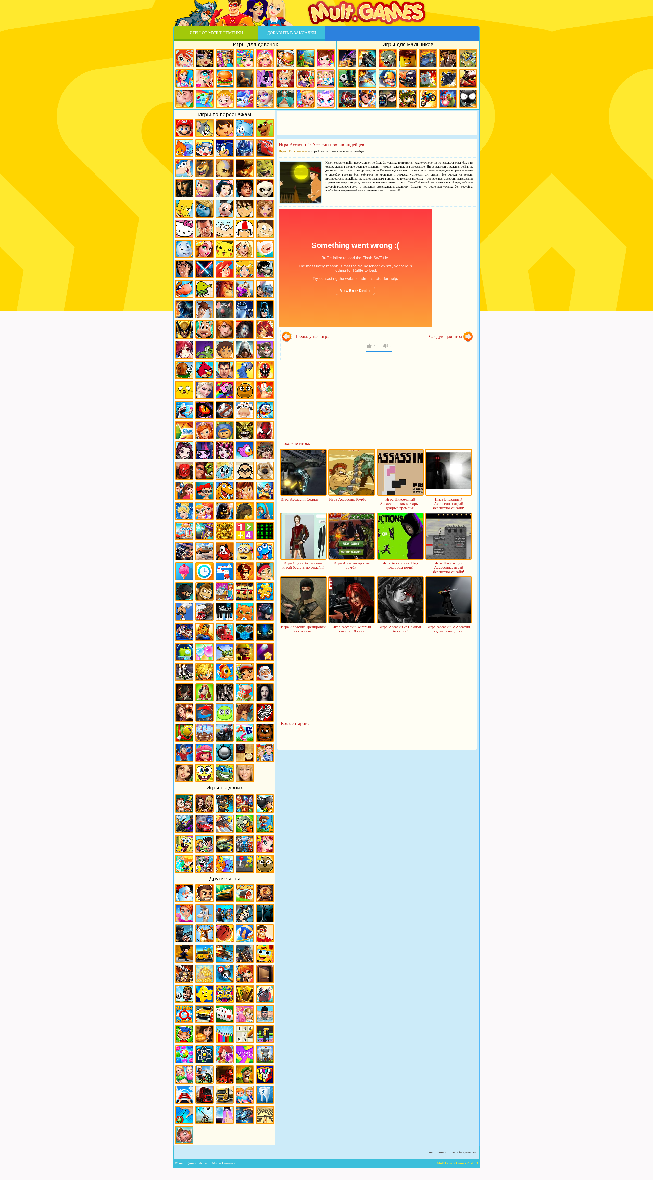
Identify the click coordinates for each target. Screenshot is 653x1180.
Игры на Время (204, 571)
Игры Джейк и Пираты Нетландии (265, 571)
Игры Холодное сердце (204, 390)
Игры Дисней (224, 188)
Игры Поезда (224, 632)
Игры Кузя (204, 329)
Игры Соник (224, 148)
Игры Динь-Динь (244, 490)
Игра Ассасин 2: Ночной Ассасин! (400, 629)
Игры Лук (265, 511)
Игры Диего (224, 349)
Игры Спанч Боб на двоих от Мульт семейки (184, 844)
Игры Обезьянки (204, 591)
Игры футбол (347, 78)
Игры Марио (184, 128)
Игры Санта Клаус (265, 672)
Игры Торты (204, 732)
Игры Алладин (184, 269)
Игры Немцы (244, 571)
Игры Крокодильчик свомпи (204, 349)
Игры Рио (244, 370)
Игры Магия (204, 531)
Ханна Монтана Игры (244, 773)
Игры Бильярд (224, 973)
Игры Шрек (265, 168)
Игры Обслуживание (224, 591)
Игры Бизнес (204, 973)
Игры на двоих (224, 788)
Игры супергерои (265, 933)
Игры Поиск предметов (265, 893)
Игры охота (204, 933)
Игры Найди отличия (184, 1014)
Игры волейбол (244, 933)
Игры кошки (325, 98)
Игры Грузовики (204, 1094)
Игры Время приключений (184, 390)
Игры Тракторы (224, 732)
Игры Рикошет (265, 652)
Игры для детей (204, 994)
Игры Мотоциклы (428, 98)
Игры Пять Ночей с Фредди (265, 732)
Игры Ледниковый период (244, 289)
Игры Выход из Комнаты (265, 973)
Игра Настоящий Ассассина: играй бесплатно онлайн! (448, 567)
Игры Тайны (184, 712)
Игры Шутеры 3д (244, 953)
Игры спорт (184, 953)
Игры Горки (184, 1094)
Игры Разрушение (244, 652)
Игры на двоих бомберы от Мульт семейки (265, 803)
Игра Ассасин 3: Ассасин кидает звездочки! (449, 629)
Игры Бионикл (184, 470)
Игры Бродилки (305, 58)
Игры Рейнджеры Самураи (265, 370)
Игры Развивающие (184, 1034)
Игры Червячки (265, 390)
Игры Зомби (387, 58)
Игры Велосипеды (204, 1074)
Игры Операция (285, 98)
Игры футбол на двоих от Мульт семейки (204, 844)
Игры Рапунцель (204, 249)
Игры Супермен (224, 370)
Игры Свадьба (305, 98)
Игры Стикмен (468, 98)
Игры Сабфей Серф (244, 672)
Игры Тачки (265, 148)
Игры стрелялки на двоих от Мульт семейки (224, 803)
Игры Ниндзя (184, 591)
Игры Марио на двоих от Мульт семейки (265, 823)
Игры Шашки (244, 752)
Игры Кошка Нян (224, 390)
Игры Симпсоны (184, 208)
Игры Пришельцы (184, 652)
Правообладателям (462, 1152)
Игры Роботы (347, 98)
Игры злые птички (204, 370)
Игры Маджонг (244, 994)
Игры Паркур (468, 78)
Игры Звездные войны (204, 269)
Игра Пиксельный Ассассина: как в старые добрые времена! (400, 503)
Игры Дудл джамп (204, 289)
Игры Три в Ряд (184, 1054)
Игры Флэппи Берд (244, 450)
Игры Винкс (184, 58)
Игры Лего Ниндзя (224, 511)
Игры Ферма (244, 893)
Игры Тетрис (265, 1034)
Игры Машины (204, 551)
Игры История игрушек (204, 309)
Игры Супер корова (184, 289)
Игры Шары (224, 752)
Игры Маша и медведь (204, 188)
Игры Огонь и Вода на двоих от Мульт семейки (224, 864)
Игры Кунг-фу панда (265, 188)
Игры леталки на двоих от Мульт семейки (224, 823)
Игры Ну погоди (265, 269)
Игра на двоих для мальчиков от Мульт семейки (184, 803)
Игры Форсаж (224, 893)
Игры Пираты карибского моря (184, 188)
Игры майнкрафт (387, 78)
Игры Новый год (184, 893)
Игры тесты (325, 78)
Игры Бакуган (265, 450)
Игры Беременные (184, 1074)
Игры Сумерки (265, 692)
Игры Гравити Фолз (184, 490)
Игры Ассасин (244, 349)
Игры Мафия (184, 551)
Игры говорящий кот (265, 349)
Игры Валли (244, 309)
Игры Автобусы (265, 953)
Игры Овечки (244, 410)
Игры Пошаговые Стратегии (244, 632)
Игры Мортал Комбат (184, 309)
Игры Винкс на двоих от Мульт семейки (265, 844)
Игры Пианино (224, 611)
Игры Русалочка (224, 269)
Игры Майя (224, 531)
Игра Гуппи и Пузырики (204, 490)
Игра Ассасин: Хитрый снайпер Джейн (351, 629)
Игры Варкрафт (204, 470)
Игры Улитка (184, 370)
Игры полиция (184, 933)
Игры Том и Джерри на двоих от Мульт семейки (204, 864)
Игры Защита (265, 490)
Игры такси (204, 953)
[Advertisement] (377, 122)
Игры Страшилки (224, 692)
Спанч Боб (204, 773)
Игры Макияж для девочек (204, 78)
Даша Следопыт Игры (224, 128)
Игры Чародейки (265, 329)
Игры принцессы (265, 98)
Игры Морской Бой (265, 994)
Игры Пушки (224, 652)
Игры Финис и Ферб (184, 168)
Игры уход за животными (245, 98)
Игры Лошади (244, 511)
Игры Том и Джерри (204, 128)
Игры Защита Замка (428, 78)
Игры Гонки (347, 58)
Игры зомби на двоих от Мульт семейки (244, 823)
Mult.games (437, 1152)
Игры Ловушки (184, 1135)
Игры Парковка (204, 1014)
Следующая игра (445, 336)
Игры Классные (204, 893)
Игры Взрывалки (224, 1074)
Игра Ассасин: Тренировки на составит (303, 629)
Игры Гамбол (224, 470)
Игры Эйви (184, 773)
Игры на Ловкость (224, 571)
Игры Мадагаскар (204, 168)
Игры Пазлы (265, 591)
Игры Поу (244, 390)
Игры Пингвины (265, 410)
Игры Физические (204, 1054)
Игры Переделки (244, 1014)
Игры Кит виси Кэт (265, 228)
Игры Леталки (448, 78)
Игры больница (285, 78)
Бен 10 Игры (244, 208)
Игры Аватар (224, 168)
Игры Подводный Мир (204, 632)
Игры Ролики (184, 672)
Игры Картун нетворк (265, 249)
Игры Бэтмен (265, 309)
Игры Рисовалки (224, 1034)
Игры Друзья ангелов (244, 249)
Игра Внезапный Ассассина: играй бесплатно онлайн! (448, 503)
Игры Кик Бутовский (244, 228)
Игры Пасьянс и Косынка (224, 1014)
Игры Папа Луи (184, 611)
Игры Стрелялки (367, 58)
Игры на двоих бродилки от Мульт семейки (244, 803)
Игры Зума (224, 994)
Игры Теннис (184, 732)
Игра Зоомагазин (204, 511)
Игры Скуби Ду (265, 128)
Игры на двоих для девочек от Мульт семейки (204, 803)
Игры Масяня (224, 228)
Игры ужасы (265, 913)
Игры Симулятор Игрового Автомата (244, 591)
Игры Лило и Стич (265, 289)
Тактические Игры (204, 712)
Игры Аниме (184, 349)
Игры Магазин (184, 531)
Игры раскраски (204, 98)
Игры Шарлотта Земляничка (204, 752)
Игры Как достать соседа (204, 913)
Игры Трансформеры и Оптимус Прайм (244, 148)
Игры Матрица (265, 531)
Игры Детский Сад (244, 1094)
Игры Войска (244, 1074)
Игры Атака (184, 973)
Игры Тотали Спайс (244, 269)
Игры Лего (407, 58)
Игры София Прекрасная (204, 430)
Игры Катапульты (204, 1115)
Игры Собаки (204, 692)
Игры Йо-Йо (184, 1115)
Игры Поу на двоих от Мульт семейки (265, 864)
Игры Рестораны (204, 1034)
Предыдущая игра (311, 336)
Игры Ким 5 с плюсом (224, 329)
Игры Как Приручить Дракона (265, 632)
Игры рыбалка (224, 913)
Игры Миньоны (244, 551)
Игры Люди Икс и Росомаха (184, 329)
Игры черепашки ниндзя (224, 773)
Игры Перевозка (204, 611)
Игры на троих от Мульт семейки (244, 844)
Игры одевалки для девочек (225, 58)
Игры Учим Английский (244, 732)
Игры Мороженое (184, 571)
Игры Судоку (244, 1034)
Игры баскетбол (224, 933)
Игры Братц (265, 208)
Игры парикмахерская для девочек (245, 58)
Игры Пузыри (204, 652)
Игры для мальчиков (407, 44)
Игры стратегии (468, 58)
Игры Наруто (204, 148)
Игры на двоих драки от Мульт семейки (184, 823)
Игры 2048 (244, 1054)
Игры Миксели (224, 551)
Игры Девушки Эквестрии (204, 450)
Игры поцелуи (184, 98)
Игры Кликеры (224, 1115)
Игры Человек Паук (265, 430)
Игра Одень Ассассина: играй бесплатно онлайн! (303, 565)
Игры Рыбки (224, 672)
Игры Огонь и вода (184, 148)
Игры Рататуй (224, 309)
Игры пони (265, 78)
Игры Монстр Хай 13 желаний (224, 450)
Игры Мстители (448, 98)
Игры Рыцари (367, 98)
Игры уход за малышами (325, 58)
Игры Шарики (224, 1054)
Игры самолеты (367, 78)
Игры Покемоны (224, 249)
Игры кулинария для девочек (225, 78)
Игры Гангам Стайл (244, 470)
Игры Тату (265, 712)
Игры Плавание (265, 1014)
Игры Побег (184, 632)
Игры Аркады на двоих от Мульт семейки (244, 864)
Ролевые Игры (204, 672)
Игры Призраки (224, 410)
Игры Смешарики (244, 128)
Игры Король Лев (224, 289)
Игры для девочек (255, 44)
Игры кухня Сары (305, 78)
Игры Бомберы (244, 973)
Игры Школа (265, 752)
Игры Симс (184, 430)
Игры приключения (245, 78)
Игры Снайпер (387, 98)
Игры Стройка (244, 692)
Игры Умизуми (224, 430)
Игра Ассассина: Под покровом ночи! (400, 565)
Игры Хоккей (184, 752)
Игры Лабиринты (265, 1115)
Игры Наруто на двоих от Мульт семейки (184, 864)
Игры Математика (244, 531)
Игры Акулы (184, 410)
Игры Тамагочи (224, 712)
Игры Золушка (184, 511)
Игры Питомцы (244, 611)
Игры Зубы (265, 1094)
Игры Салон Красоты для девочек (184, 913)
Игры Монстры (265, 551)
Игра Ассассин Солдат (300, 499)
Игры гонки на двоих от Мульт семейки (204, 823)
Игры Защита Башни (265, 1054)
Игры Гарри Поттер (244, 188)
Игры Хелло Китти (184, 228)
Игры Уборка (184, 78)
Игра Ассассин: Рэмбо (347, 499)
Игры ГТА (204, 228)
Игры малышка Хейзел (225, 98)
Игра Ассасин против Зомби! (352, 565)
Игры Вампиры (244, 329)
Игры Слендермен (184, 692)
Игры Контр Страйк (407, 78)
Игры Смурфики (204, 208)
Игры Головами (184, 994)
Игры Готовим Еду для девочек (285, 58)
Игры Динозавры (224, 490)
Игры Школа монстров (204, 58)
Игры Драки (448, 58)
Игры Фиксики (184, 249)
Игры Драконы (204, 410)
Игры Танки (428, 58)
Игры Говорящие (265, 470)
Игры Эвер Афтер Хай (184, 450)
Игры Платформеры (265, 611)
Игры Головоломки (265, 1074)
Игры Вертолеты (224, 953)
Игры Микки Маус (224, 208)
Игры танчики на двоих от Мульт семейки (224, 844)
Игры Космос (244, 1115)
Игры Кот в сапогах (244, 168)
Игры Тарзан (244, 712)
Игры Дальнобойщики (224, 1094)
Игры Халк (244, 430)
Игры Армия (407, 98)
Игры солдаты (244, 913)
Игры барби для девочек (265, 58)
